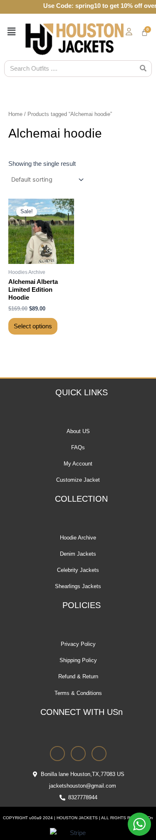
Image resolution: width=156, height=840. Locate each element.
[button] (10, 31)
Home (15, 114)
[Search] (143, 68)
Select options (33, 326)
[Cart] (144, 32)
